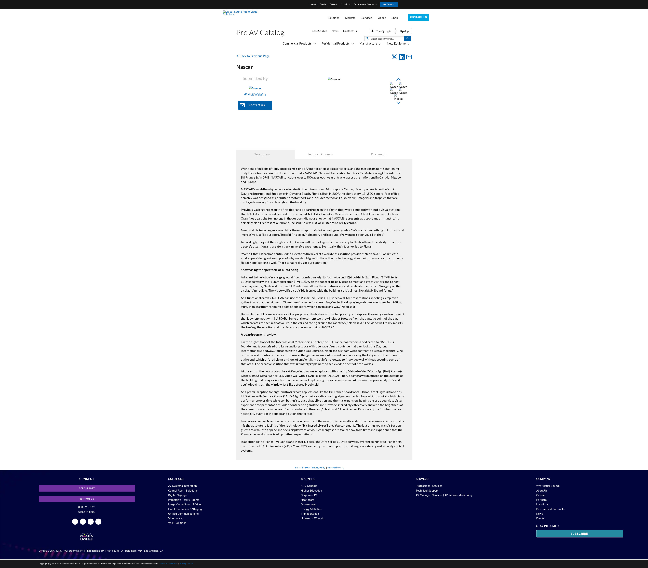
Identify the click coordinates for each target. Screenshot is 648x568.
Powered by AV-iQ (336, 467)
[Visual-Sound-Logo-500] (242, 11)
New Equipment (398, 43)
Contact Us (350, 30)
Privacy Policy (318, 467)
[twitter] (91, 522)
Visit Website (256, 94)
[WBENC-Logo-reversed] (87, 534)
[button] (306, 4)
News (335, 30)
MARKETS (307, 479)
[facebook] (83, 522)
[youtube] (98, 522)
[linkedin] (75, 522)
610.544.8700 (86, 511)
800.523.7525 (86, 507)
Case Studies (319, 30)
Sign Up (404, 31)
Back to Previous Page (254, 56)
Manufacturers (369, 43)
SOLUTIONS (176, 479)
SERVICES (422, 479)
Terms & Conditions (168, 564)
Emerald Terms (302, 467)
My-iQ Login (383, 31)
